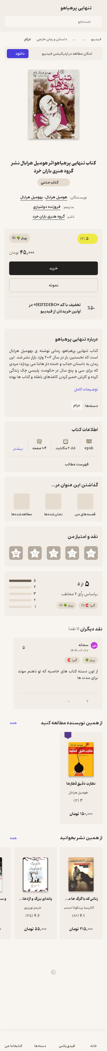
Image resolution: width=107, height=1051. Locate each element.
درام (27, 39)
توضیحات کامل (86, 389)
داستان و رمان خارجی (52, 39)
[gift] (53, 149)
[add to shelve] (85, 501)
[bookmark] (67, 149)
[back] (99, 8)
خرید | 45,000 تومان (53, 1044)
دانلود (20, 54)
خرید (53, 268)
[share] (40, 149)
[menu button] (8, 8)
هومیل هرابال (56, 197)
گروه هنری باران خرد (49, 217)
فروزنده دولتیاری (46, 207)
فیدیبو (96, 39)
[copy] (13, 308)
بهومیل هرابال (31, 197)
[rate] (91, 553)
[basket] (22, 8)
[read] (22, 501)
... (83, 39)
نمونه (53, 285)
